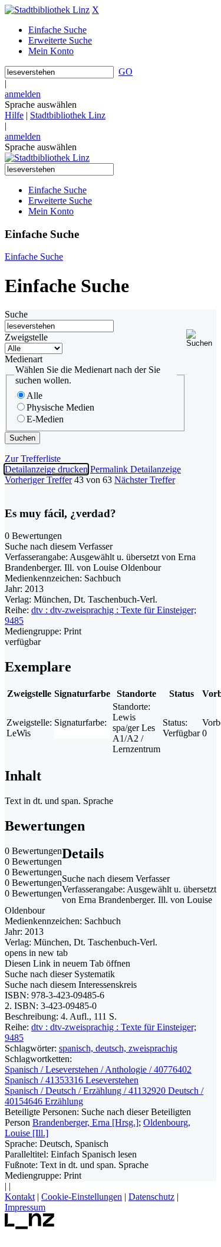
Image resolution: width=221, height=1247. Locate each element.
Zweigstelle (26, 337)
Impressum (25, 1207)
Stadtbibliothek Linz (67, 115)
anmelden (23, 94)
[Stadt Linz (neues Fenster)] (30, 1226)
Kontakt (20, 1197)
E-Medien (45, 419)
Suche (16, 314)
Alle (34, 396)
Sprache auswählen (41, 105)
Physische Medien (60, 407)
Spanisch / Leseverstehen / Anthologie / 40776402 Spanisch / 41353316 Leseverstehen (98, 1074)
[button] (201, 338)
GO (125, 72)
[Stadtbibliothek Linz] (47, 10)
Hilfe (14, 115)
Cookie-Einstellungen (81, 1197)
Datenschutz (151, 1197)
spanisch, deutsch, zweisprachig (118, 1048)
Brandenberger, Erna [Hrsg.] (85, 1122)
